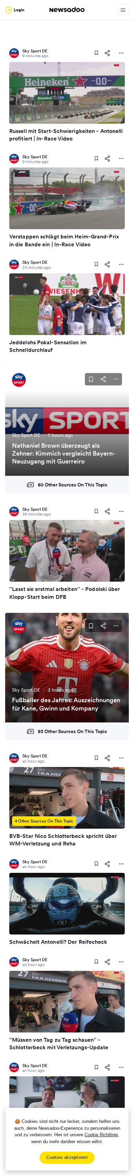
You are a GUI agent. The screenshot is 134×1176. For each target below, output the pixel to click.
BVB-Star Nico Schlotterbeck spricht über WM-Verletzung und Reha (63, 839)
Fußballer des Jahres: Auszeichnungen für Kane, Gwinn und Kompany (66, 704)
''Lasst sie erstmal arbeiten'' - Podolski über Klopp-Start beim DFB (64, 592)
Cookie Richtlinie (101, 1134)
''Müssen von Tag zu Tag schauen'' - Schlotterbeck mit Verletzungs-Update (59, 1043)
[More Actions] (121, 53)
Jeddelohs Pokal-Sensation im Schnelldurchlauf (48, 346)
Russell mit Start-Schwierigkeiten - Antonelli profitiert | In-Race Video (66, 134)
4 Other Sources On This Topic (44, 821)
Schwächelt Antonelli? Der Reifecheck (58, 941)
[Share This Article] (107, 53)
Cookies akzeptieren (67, 1157)
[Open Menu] (123, 10)
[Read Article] (67, 93)
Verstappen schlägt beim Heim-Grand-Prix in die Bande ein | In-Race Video (64, 240)
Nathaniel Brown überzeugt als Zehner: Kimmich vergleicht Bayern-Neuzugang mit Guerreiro (63, 454)
